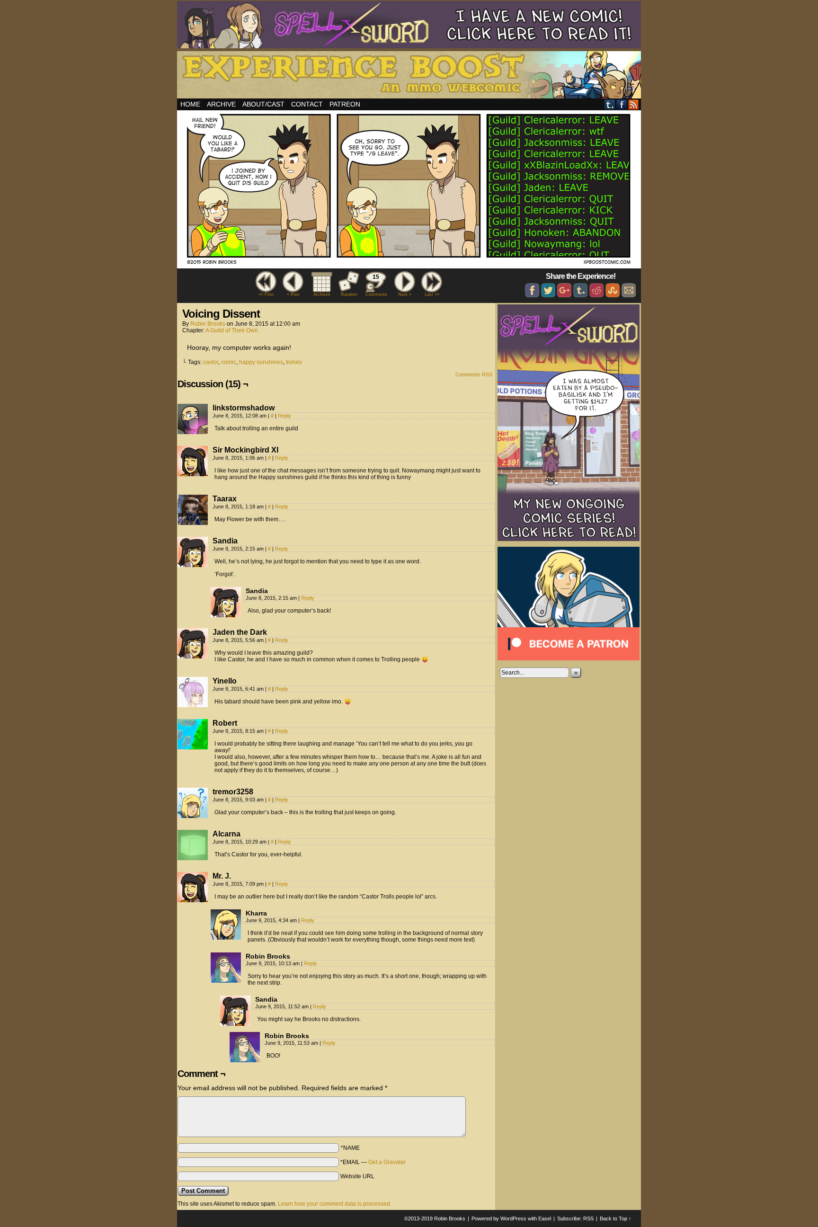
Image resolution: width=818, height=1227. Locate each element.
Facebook (622, 104)
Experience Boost (410, 76)
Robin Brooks (207, 323)
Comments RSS (473, 374)
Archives (321, 294)
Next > (404, 294)
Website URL (357, 1176)
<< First (266, 294)
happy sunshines (261, 362)
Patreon (344, 104)
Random (349, 294)
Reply (284, 415)
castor (210, 362)
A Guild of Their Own (231, 330)
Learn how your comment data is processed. (334, 1203)
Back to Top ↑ (615, 1218)
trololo (294, 362)
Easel (544, 1218)
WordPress (513, 1218)
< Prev (293, 294)
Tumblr (610, 104)
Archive (221, 104)
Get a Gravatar (387, 1162)
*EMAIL (373, 1162)
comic (228, 362)
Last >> (432, 294)
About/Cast (263, 104)
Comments (375, 285)
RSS (634, 104)
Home (190, 104)
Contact (307, 104)
